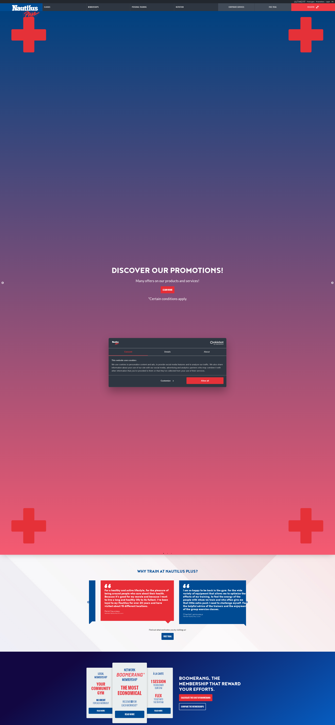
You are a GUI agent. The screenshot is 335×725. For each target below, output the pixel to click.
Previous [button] (2, 283)
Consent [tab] (128, 352)
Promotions (320, 2)
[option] (167, 283)
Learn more (167, 289)
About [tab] (207, 352)
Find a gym (310, 2)
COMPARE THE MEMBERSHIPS (192, 706)
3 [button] (171, 553)
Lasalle (189, 616)
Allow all (205, 380)
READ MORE (101, 711)
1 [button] (163, 553)
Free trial (167, 636)
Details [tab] (167, 352)
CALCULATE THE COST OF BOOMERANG (195, 697)
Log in (328, 2)
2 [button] (167, 553)
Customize (166, 380)
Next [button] (332, 283)
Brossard (111, 613)
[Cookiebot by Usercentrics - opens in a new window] (212, 343)
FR (332, 2)
